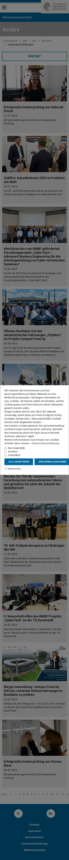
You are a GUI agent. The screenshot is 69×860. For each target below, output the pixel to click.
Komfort (13, 451)
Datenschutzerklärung (46, 443)
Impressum (14, 468)
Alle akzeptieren (18, 462)
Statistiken (14, 455)
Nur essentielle (16, 448)
